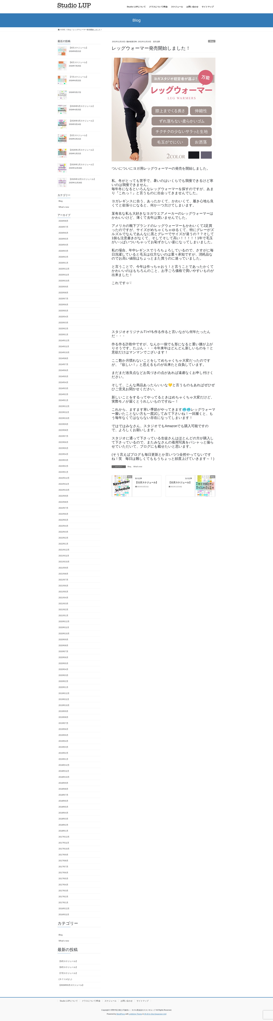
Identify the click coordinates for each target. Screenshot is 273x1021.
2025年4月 (63, 316)
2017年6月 (63, 872)
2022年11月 (64, 484)
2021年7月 (63, 580)
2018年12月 (64, 765)
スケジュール (110, 1001)
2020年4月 (63, 669)
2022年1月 (63, 544)
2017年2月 (63, 896)
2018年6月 (63, 801)
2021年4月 (63, 597)
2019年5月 (63, 735)
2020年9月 (63, 639)
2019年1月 (63, 759)
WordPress (120, 1014)
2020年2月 (63, 681)
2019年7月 (63, 723)
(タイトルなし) (65, 979)
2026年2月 (63, 257)
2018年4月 (63, 813)
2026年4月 (63, 245)
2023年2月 (63, 466)
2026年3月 (63, 251)
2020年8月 (63, 645)
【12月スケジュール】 (180, 482)
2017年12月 (64, 837)
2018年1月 (63, 831)
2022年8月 (63, 502)
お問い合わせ (127, 1001)
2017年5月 (63, 878)
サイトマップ (143, 1001)
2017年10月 (64, 849)
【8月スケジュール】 (78, 62)
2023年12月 (64, 406)
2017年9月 (63, 855)
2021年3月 (63, 603)
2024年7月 (63, 364)
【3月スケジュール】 (78, 135)
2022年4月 (63, 526)
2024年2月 (63, 394)
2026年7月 (63, 227)
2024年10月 (64, 352)
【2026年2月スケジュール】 (82, 150)
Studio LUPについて (69, 1001)
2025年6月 (63, 304)
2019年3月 (63, 747)
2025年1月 (63, 334)
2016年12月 (64, 908)
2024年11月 (64, 346)
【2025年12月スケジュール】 (82, 179)
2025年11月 (64, 275)
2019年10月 (64, 705)
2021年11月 (64, 556)
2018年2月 (63, 825)
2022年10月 (64, 490)
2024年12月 (64, 340)
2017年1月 (63, 902)
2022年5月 (63, 520)
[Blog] (122, 486)
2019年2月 (63, 753)
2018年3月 (63, 819)
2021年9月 (63, 568)
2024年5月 (63, 376)
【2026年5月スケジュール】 (82, 106)
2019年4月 (63, 741)
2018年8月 (63, 789)
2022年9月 (63, 496)
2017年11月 (64, 843)
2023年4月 (63, 454)
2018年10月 (64, 777)
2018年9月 (63, 783)
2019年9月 (63, 711)
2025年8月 (63, 292)
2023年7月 (63, 436)
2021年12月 (64, 550)
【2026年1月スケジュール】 (82, 164)
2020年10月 (64, 633)
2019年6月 (63, 729)
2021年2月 (63, 609)
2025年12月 (64, 269)
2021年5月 (63, 591)
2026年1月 (63, 263)
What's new (137, 467)
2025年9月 (63, 287)
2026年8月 (63, 221)
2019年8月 (63, 717)
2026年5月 (63, 239)
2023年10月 (64, 418)
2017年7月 (63, 866)
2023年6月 (63, 442)
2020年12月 (64, 621)
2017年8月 (63, 860)
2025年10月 (64, 281)
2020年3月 (63, 675)
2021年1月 (63, 615)
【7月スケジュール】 (78, 77)
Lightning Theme (135, 1014)
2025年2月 (63, 328)
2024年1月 (63, 400)
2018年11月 (64, 771)
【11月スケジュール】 (146, 482)
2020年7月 (63, 651)
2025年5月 (63, 311)
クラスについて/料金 (91, 1001)
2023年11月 (64, 412)
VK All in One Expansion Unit (155, 1014)
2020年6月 (63, 657)
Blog (212, 41)
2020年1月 (63, 687)
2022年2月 (63, 538)
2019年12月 (64, 693)
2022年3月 (63, 532)
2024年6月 (63, 370)
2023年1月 (63, 472)
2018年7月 (63, 795)
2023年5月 (63, 448)
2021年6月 (63, 586)
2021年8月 (63, 574)
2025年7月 (63, 298)
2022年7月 (63, 508)
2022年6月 (63, 514)
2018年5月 (63, 807)
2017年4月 (63, 885)
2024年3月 (63, 388)
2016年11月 (64, 914)
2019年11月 (64, 699)
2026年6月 (63, 233)
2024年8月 (63, 358)
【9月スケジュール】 (78, 48)
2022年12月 (64, 478)
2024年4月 (63, 382)
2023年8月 (63, 430)
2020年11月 (64, 627)
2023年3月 (63, 460)
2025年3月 (63, 322)
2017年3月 (63, 890)
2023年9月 (63, 424)
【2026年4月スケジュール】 (82, 121)
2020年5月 (63, 663)
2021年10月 (64, 561)
